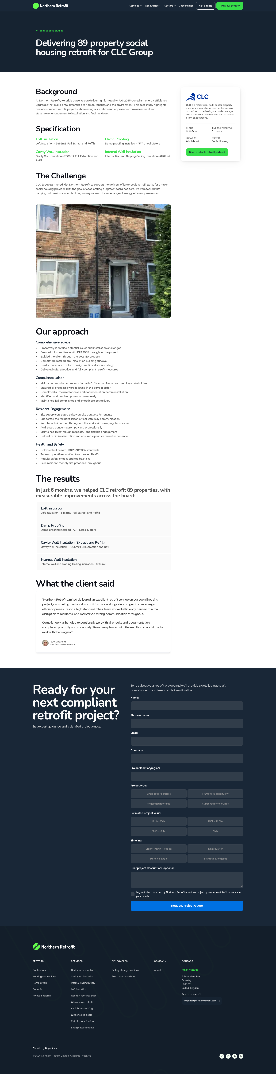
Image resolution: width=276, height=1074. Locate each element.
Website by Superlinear (45, 1048)
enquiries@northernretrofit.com (200, 1000)
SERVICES (77, 961)
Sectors (38, 961)
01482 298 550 (190, 970)
